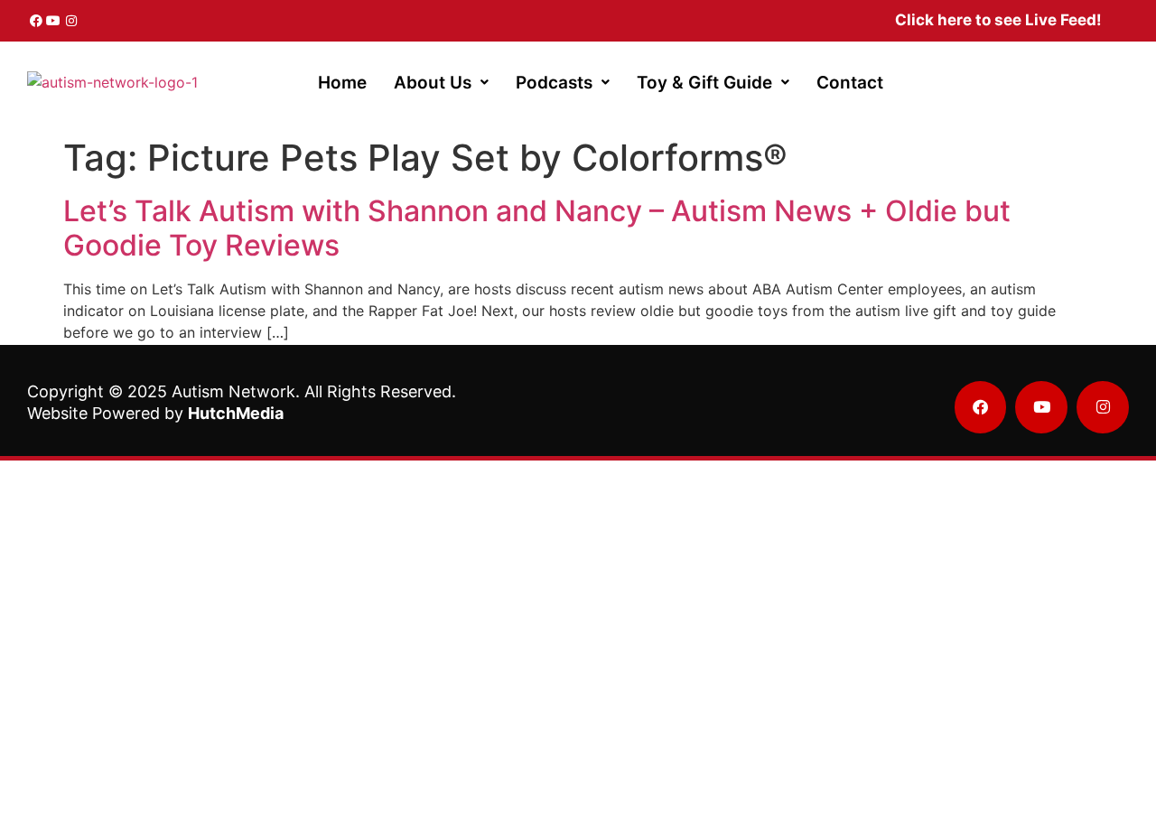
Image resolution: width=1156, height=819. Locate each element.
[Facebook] (36, 21)
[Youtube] (54, 21)
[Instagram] (71, 21)
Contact (849, 82)
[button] (441, 82)
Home (342, 82)
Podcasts (554, 82)
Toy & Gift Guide (704, 82)
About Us (432, 82)
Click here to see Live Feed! (998, 20)
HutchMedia (236, 413)
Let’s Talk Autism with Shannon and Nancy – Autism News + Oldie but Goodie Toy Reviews (537, 228)
